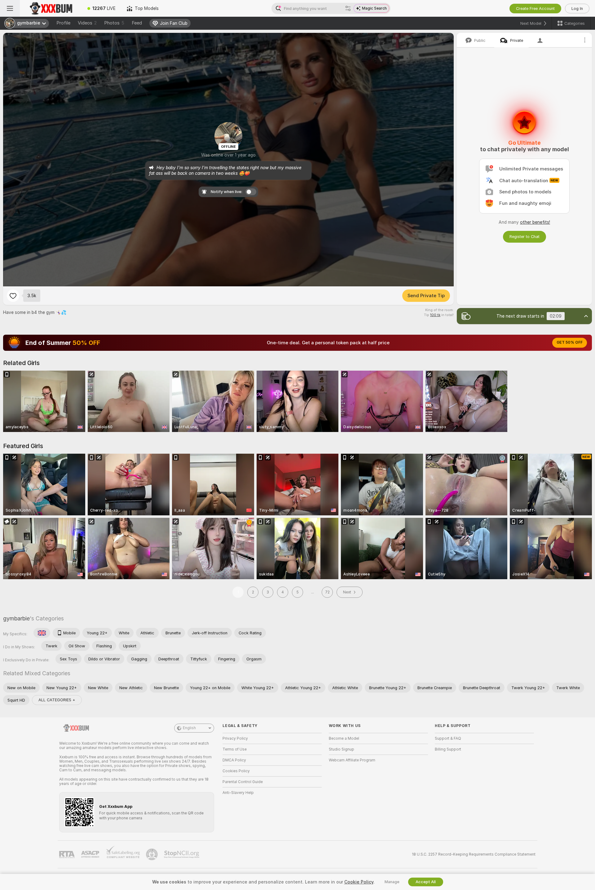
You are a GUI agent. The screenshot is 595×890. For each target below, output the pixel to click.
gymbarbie (16, 618)
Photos (114, 23)
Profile (63, 23)
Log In (577, 8)
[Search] (348, 8)
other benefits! (535, 222)
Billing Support (448, 749)
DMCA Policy (234, 760)
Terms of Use (235, 749)
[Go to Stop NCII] (182, 854)
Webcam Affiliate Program (352, 760)
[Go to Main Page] (51, 8)
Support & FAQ (448, 738)
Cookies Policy (236, 771)
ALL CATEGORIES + (56, 700)
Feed (137, 23)
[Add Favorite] (13, 295)
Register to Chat (524, 236)
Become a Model (344, 738)
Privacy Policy (235, 738)
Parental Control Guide (243, 782)
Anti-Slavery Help (238, 793)
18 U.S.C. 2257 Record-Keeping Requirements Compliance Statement (474, 854)
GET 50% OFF (570, 342)
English (189, 728)
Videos (87, 23)
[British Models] (41, 633)
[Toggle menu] (10, 8)
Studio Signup (341, 749)
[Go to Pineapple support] (152, 854)
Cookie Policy (358, 881)
